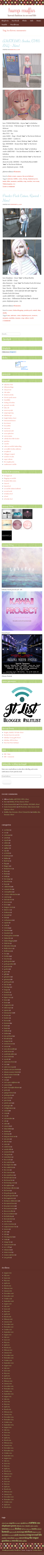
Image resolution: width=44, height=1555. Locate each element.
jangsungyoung (9, 413)
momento (14, 181)
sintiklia (4, 1538)
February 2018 (8, 1319)
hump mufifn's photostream (24, 368)
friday (18, 1528)
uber (5, 1232)
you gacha (7, 1257)
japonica (6, 1010)
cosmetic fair (8, 889)
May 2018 (7, 1311)
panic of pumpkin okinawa (12, 1087)
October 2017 (8, 1330)
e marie (27, 1526)
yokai (25, 1541)
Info (31, 21)
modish (39, 1532)
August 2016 (7, 1366)
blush (9, 176)
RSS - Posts (7, 754)
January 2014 (8, 1445)
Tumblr (4, 25)
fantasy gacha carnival (10, 936)
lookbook (6, 1031)
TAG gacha (7, 1154)
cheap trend (7, 390)
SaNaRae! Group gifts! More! (12, 738)
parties (6, 1090)
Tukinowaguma (7, 184)
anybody (6, 845)
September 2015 (9, 1394)
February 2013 (8, 1474)
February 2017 (8, 1350)
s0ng (24, 181)
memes (6, 1046)
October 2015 (8, 1391)
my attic (6, 1059)
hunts (5, 1003)
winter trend (8, 1252)
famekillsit (7, 400)
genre (6, 972)
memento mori (8, 1044)
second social (8, 491)
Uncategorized (8, 1237)
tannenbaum (8, 1157)
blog (5, 863)
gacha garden (8, 961)
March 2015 (7, 1409)
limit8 (5, 1026)
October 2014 (8, 1422)
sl (7, 1538)
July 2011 (6, 1479)
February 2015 (8, 1412)
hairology (7, 987)
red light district (8, 1108)
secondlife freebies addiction (12, 449)
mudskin (20, 181)
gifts (5, 974)
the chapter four (9, 1165)
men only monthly (9, 1049)
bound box (7, 881)
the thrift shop (8, 1216)
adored (4, 1523)
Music (38, 21)
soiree (6, 1144)
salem (6, 1124)
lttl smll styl (7, 1039)
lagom (11, 1532)
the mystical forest (9, 1203)
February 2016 (8, 1381)
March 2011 (7, 1489)
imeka (4, 181)
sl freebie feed (8, 499)
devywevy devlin (9, 395)
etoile (5, 925)
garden (6, 969)
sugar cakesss (8, 459)
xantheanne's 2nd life (10, 464)
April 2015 (7, 1407)
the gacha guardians (10, 1196)
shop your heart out (10, 1136)
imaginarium (8, 1005)
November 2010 (9, 1499)
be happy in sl (8, 476)
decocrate (7, 902)
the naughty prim (9, 462)
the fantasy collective (10, 1188)
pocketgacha (8, 1095)
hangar (6, 990)
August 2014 (7, 1427)
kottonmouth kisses (10, 421)
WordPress (14, 25)
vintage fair (7, 1242)
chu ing (25, 179)
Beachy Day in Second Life (12, 735)
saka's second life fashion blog (12, 446)
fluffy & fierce (8, 948)
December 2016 (8, 1355)
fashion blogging (18, 310)
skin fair (6, 1142)
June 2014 (7, 1432)
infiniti (39, 1529)
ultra (5, 1234)
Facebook (15, 21)
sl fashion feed (8, 494)
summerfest (8, 1152)
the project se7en (9, 1206)
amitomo (10, 179)
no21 (5, 1064)
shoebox (6, 1131)
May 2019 (7, 1281)
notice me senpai (9, 1067)
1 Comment (6, 321)
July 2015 (6, 1399)
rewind (35, 310)
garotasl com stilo (9, 405)
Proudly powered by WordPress (11, 1550)
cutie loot (7, 897)
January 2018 (8, 1322)
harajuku (6, 992)
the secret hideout (27, 176)
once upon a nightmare (11, 1082)
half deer (23, 1529)
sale (5, 1121)
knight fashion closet (10, 418)
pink (16, 1535)
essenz (5, 1528)
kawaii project (8, 1013)
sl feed (6, 496)
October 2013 (8, 1453)
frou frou (7, 959)
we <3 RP (6, 1247)
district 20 (7, 910)
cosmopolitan (8, 892)
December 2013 (8, 1448)
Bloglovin (5, 21)
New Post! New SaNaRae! (11, 743)
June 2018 (7, 1309)
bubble (16, 179)
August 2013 (7, 1458)
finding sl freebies (9, 403)
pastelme (6, 441)
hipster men (7, 997)
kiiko (8, 181)
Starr (5, 802)
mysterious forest (9, 1062)
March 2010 (7, 1507)
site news (7, 1139)
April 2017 (7, 1345)
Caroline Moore (37, 1550)
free (5, 954)
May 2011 (6, 1484)
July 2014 (6, 1430)
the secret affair (8, 1211)
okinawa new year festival (11, 1069)
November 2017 (8, 1327)
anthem (6, 843)
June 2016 (7, 1371)
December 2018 (9, 1293)
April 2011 (7, 1487)
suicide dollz (7, 1149)
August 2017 (7, 1335)
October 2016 (8, 1360)
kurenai (6, 1021)
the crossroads (8, 1172)
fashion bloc (7, 938)
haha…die (6, 408)
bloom (6, 871)
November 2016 (8, 1358)
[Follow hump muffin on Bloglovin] (9, 352)
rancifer (6, 444)
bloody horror (8, 869)
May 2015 (7, 1404)
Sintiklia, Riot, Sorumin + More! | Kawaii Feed (17, 812)
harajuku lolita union (10, 481)
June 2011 (7, 1481)
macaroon (7, 428)
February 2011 (8, 1492)
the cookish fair (8, 1167)
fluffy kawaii (7, 951)
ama (8, 315)
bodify (6, 876)
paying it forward (9, 1093)
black (27, 1523)
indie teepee (7, 1008)
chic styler (7, 392)
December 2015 (8, 1386)
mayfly (15, 1532)
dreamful (7, 915)
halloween (28, 1529)
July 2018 (6, 1306)
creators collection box (10, 894)
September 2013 (9, 1456)
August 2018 (7, 1304)
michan (28, 1531)
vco (14, 184)
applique (6, 848)
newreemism (8, 436)
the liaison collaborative (10, 1201)
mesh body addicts (9, 1054)
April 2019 (7, 1283)
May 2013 (7, 1466)
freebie (13, 1529)
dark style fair (8, 900)
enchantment (8, 920)
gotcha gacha (8, 982)
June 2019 (7, 1278)
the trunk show (8, 1219)
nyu (10, 1535)
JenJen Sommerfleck (10, 804)
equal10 (6, 923)
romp (5, 1113)
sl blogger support (9, 454)
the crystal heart (9, 1175)
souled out (7, 1147)
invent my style (8, 410)
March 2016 (7, 1378)
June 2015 (7, 1402)
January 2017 (8, 1353)
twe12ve (6, 1229)
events (14, 176)
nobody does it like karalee (11, 439)
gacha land (7, 967)
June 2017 (7, 1340)
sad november (8, 1118)
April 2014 (7, 1438)
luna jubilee (7, 426)
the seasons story (9, 1208)
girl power (7, 977)
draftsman (7, 912)
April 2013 (7, 1469)
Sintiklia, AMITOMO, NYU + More (19, 799)
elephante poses (33, 179)
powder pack (28, 310)
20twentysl (7, 835)
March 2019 (7, 1286)
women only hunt (9, 1255)
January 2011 (8, 1494)
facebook (7, 339)
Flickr (24, 21)
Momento (17, 172)
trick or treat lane (9, 1224)
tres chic (6, 1221)
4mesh (6, 838)
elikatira (19, 1526)
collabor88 (7, 887)
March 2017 (7, 1348)
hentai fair (7, 995)
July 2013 (6, 1461)
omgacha (7, 1077)
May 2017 (7, 1342)
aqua (5, 851)
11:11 (5, 833)
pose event (7, 1098)
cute (38, 1523)
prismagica (7, 1106)
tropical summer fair (10, 1227)
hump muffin (22, 10)
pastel (12, 1535)
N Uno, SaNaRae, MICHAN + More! (29, 804)
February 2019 (8, 1288)
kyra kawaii (7, 423)
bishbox (6, 858)
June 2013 (7, 1463)
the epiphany (7, 1185)
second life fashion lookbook (12, 489)
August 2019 (7, 1273)
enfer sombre (34, 1526)
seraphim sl (7, 451)
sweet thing (24, 1538)
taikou (27, 318)
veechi (32, 318)
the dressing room (9, 1183)
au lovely (6, 853)
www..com (22, 361)
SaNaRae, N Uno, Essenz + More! (19, 802)
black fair (6, 861)
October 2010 (8, 1502)
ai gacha (6, 840)
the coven (7, 1170)
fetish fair (7, 943)
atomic (18, 1523)
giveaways (7, 979)
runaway (17, 318)
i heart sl (6, 483)
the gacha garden (9, 1193)
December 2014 (9, 1417)
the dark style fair (9, 1178)
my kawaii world (9, 431)
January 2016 (8, 1384)
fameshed (7, 930)
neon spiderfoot (9, 433)
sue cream (36, 181)
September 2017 (9, 1332)
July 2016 (6, 1368)
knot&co (6, 1018)
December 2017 (8, 1324)
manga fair (7, 1041)
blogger (6, 866)
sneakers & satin (9, 457)
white (21, 1541)
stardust (29, 181)
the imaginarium (9, 1198)
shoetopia (7, 1134)
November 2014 (9, 1420)
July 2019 (6, 1275)
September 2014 (9, 1425)
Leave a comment (9, 186)
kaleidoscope (8, 415)
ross (5, 1116)
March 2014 (7, 1440)
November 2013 (8, 1451)
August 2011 (7, 1476)
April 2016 (7, 1376)
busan (6, 884)
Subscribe (7, 782)
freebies (6, 956)
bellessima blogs (9, 387)
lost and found (8, 1036)
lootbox (6, 1033)
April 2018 (7, 1314)
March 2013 (7, 1471)
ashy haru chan (8, 385)
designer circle (8, 907)
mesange (20, 1532)
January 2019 (8, 1291)
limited (6, 1028)
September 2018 (9, 1301)
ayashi (22, 1523)
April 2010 (7, 1505)
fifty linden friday (9, 946)
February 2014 (8, 1443)
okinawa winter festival (10, 1075)
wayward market (9, 1245)
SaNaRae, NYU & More (11, 740)
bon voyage (7, 879)
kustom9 (6, 1023)
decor (6, 905)
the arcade (7, 1160)
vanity (5, 1239)
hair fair (6, 985)
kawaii (5, 1531)
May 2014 (7, 1435)
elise (23, 1526)
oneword (6, 1085)
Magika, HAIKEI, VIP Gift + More (14, 732)
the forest (7, 1190)
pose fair (6, 1100)
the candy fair (8, 1162)
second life (36, 1534)
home (5, 1000)
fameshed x (7, 933)
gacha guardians (9, 964)
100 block (7, 830)
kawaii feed (7, 486)
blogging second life (10, 478)
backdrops (7, 856)
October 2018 (8, 1299)
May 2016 (7, 1373)
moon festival (8, 1057)
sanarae (19, 176)
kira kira (6, 1015)
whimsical (7, 1250)
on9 (5, 1080)
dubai (5, 918)
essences (34, 315)
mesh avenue (8, 1051)
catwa (20, 179)
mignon (34, 1532)
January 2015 (8, 1414)
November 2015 (8, 1389)
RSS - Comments (9, 757)
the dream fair (8, 1180)
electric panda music (10, 397)
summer (17, 1538)
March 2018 (7, 1317)
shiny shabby (7, 1129)
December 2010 (9, 1497)
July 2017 (6, 1337)
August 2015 (7, 1396)
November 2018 (9, 1296)
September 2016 (9, 1363)
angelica (12, 1523)
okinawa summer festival (11, 1072)
